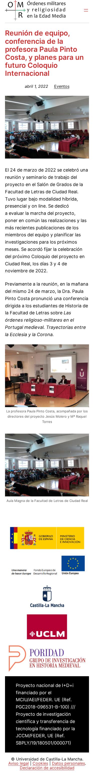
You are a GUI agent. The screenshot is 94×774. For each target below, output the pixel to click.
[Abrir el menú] (86, 10)
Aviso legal (18, 763)
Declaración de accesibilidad (47, 767)
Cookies (40, 763)
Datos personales (68, 763)
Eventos (61, 86)
